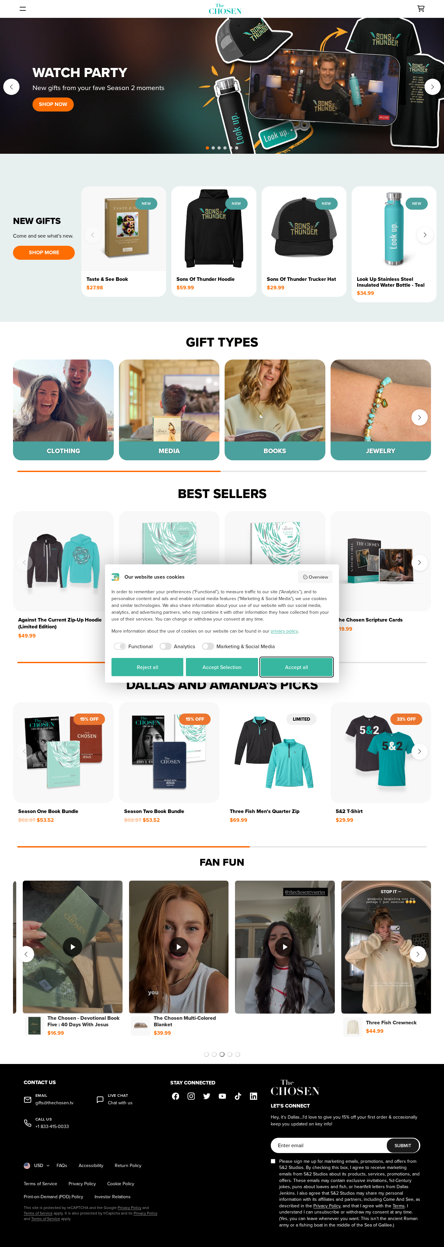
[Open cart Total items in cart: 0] (420, 9)
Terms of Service (40, 1184)
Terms (399, 1205)
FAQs (62, 1165)
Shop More (44, 252)
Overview (318, 577)
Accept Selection (222, 667)
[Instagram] (191, 1096)
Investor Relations (113, 1197)
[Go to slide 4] (229, 1054)
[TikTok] (238, 1096)
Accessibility (91, 1165)
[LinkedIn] (253, 1096)
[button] (207, 148)
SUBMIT (403, 1145)
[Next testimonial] (418, 954)
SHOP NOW (53, 104)
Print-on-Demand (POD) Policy (53, 1197)
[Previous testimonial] (26, 954)
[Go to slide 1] (206, 1054)
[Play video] (76, 947)
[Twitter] (207, 1096)
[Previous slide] (11, 87)
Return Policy (128, 1165)
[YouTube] (222, 1096)
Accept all (296, 667)
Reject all (147, 667)
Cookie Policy (120, 1184)
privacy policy (284, 631)
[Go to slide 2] (214, 1054)
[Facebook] (175, 1096)
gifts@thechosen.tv (54, 1103)
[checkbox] (132, 646)
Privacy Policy (82, 1184)
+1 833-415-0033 (52, 1126)
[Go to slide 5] (237, 1054)
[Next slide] (432, 87)
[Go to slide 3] (222, 1054)
